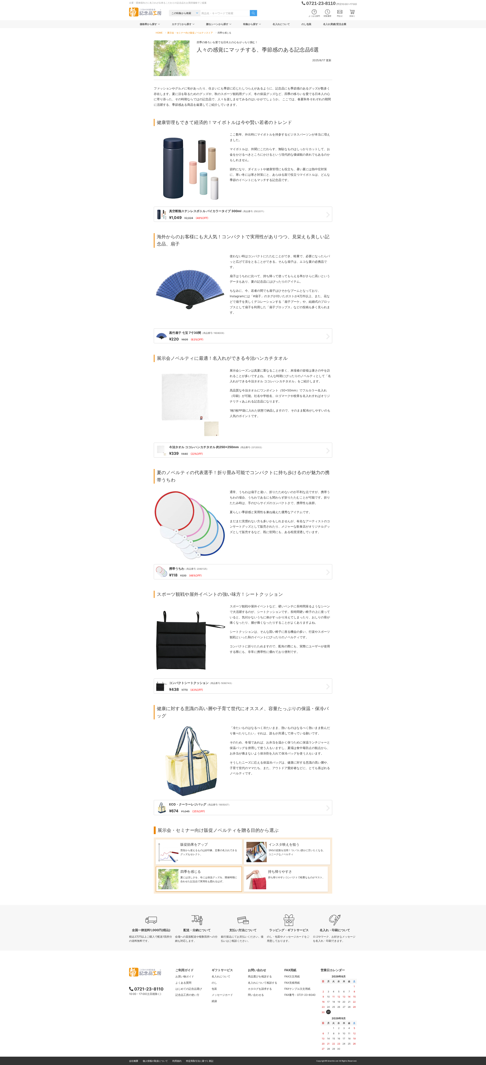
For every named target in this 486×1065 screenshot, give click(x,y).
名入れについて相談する (262, 982)
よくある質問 (314, 16)
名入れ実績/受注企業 (334, 24)
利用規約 (176, 1061)
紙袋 (214, 1001)
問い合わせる (256, 994)
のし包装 (306, 24)
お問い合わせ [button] (257, 970)
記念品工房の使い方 (187, 994)
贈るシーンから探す (217, 24)
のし (214, 982)
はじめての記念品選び (188, 988)
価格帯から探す (148, 24)
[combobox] (225, 13)
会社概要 (133, 1061)
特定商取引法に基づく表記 (199, 1061)
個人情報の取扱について (155, 1061)
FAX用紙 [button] (290, 970)
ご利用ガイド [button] (184, 970)
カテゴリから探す (182, 24)
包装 (214, 988)
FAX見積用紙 (292, 982)
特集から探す (250, 24)
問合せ (340, 16)
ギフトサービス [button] (222, 970)
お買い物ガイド (184, 976)
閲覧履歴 (327, 16)
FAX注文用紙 (292, 976)
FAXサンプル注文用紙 (297, 988)
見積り (352, 16)
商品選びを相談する (260, 976)
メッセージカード (222, 994)
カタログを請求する (260, 988)
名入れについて (281, 24)
